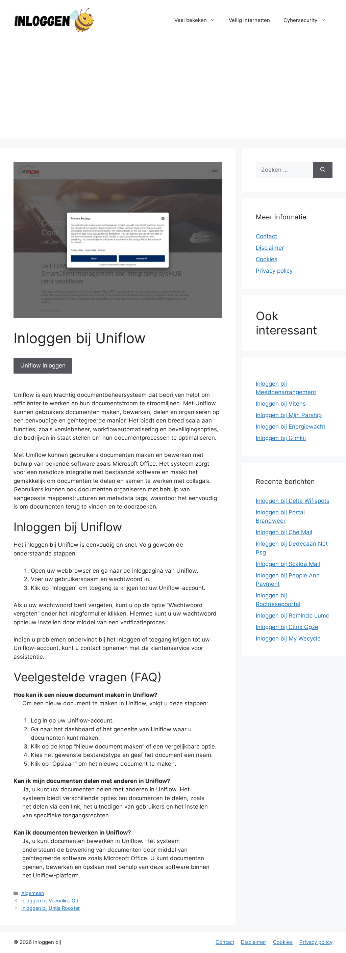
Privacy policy (274, 270)
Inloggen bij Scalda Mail (288, 564)
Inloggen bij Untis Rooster (50, 908)
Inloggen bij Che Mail (284, 532)
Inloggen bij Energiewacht (290, 426)
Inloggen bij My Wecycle (288, 638)
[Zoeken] (322, 170)
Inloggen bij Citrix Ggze (287, 627)
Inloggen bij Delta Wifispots (292, 500)
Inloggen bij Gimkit (281, 438)
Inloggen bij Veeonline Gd (49, 900)
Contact (266, 236)
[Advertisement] (173, 91)
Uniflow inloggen (43, 365)
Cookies (266, 259)
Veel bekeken (190, 20)
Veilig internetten (249, 20)
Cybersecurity (300, 20)
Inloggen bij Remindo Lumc (292, 615)
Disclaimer (270, 247)
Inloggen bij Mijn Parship (289, 415)
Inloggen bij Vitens (281, 403)
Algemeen (32, 893)
